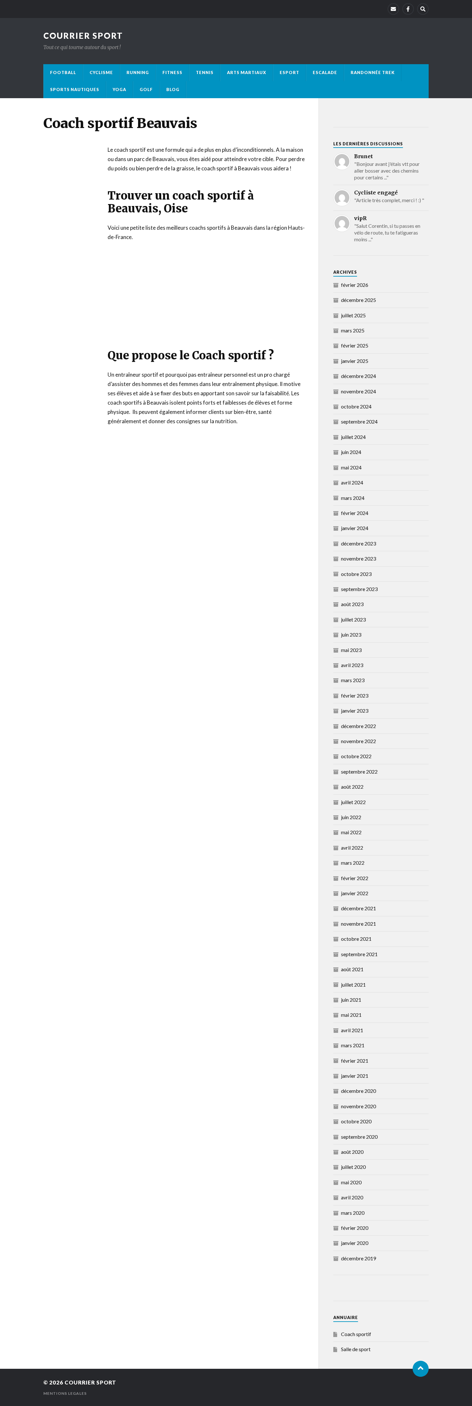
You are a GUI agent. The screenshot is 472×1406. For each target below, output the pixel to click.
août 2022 (352, 787)
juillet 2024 (353, 437)
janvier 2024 (354, 528)
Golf (146, 89)
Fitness (172, 72)
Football (63, 72)
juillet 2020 (353, 1167)
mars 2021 (352, 1045)
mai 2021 (351, 1015)
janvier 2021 (354, 1076)
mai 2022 (351, 832)
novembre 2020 (358, 1106)
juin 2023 (351, 634)
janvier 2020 (354, 1243)
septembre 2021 (359, 954)
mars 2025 (352, 330)
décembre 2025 (358, 300)
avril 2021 (352, 1030)
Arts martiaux (246, 72)
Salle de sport (356, 1349)
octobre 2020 (356, 1121)
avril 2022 (352, 847)
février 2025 (354, 345)
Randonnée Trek (373, 72)
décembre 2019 (358, 1258)
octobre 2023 (356, 574)
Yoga (119, 89)
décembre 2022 (358, 726)
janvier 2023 (354, 710)
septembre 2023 (359, 589)
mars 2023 (352, 680)
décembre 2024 (358, 376)
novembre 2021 (358, 924)
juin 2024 (351, 452)
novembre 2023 (358, 558)
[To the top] (421, 1369)
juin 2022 (351, 817)
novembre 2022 (358, 741)
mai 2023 (351, 650)
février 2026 (354, 285)
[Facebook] (408, 9)
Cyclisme (101, 72)
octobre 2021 (356, 939)
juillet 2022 (353, 802)
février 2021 (354, 1061)
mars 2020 (352, 1213)
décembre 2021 (358, 908)
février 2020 (354, 1228)
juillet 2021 (353, 985)
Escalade (325, 72)
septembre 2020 (359, 1137)
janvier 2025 (354, 361)
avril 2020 (352, 1197)
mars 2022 (352, 863)
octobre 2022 (356, 756)
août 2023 (352, 604)
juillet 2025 (353, 315)
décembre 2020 (358, 1091)
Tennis (205, 72)
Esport (289, 72)
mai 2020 (351, 1182)
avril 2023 (352, 665)
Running (138, 72)
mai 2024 (351, 467)
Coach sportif (356, 1334)
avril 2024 (352, 482)
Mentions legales (65, 1393)
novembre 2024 (358, 391)
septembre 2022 (359, 771)
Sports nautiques (74, 89)
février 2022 (354, 878)
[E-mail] (393, 9)
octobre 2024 (356, 406)
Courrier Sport (83, 35)
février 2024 (354, 513)
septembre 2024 (359, 421)
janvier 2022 (354, 893)
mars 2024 (352, 498)
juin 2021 (351, 1000)
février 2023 (354, 695)
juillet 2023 (353, 619)
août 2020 (352, 1152)
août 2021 (352, 969)
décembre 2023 (358, 543)
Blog (172, 89)
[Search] (423, 9)
